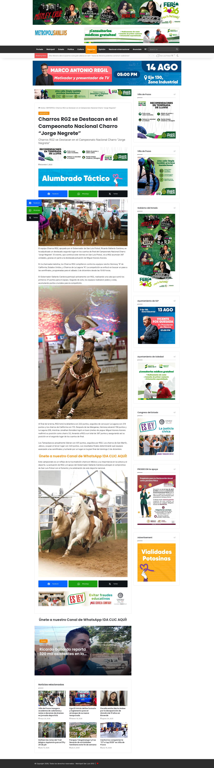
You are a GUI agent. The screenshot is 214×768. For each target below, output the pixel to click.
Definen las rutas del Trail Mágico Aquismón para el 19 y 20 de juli (51, 742)
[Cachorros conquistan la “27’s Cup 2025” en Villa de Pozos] (114, 730)
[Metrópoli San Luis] (51, 33)
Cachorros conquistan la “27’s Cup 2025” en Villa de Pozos (112, 742)
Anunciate (137, 49)
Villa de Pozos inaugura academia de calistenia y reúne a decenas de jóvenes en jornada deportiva (51, 712)
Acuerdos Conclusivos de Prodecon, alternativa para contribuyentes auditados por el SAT (65, 651)
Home (42, 108)
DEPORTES (50, 108)
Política (71, 49)
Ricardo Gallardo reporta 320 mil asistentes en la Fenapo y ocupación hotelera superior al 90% (85, 56)
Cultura (80, 49)
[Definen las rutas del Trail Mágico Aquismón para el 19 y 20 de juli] (52, 730)
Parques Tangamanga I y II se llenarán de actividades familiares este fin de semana (82, 742)
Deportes (91, 49)
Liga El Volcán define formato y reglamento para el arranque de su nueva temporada (82, 712)
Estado (61, 49)
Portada (39, 49)
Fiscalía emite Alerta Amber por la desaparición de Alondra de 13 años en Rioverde (113, 712)
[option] (83, 650)
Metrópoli (50, 49)
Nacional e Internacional (119, 49)
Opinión (102, 49)
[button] (83, 222)
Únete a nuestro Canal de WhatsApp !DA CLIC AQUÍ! (83, 456)
